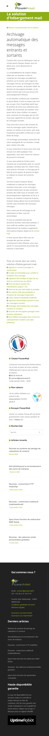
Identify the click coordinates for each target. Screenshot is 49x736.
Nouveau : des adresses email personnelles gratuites (24, 668)
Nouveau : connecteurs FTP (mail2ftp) (22, 645)
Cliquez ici (18, 419)
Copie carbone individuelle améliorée (23, 298)
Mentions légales (18, 607)
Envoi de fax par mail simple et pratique (24, 289)
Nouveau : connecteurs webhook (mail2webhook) (20, 651)
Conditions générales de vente (23, 604)
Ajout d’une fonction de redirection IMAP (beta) (23, 660)
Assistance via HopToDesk (21, 613)
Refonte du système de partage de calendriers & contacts (21, 629)
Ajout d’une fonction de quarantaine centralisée (22, 676)
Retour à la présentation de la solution (24, 27)
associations (14, 399)
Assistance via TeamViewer (21, 615)
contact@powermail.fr (25, 591)
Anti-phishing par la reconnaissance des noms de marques (23, 638)
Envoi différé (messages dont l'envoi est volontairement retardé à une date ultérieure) (23, 320)
